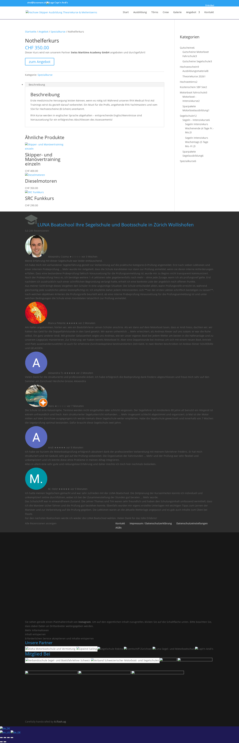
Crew (166, 12)
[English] (5, 732)
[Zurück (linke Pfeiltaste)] (1, 741)
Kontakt (209, 12)
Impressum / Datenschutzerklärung (151, 523)
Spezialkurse (58, 31)
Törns (154, 12)
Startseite (30, 31)
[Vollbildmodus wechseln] (4, 737)
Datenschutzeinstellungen (192, 523)
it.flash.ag (60, 721)
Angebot (191, 12)
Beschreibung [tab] (37, 84)
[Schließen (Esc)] (11, 737)
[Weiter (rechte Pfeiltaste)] (4, 741)
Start (126, 12)
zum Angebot (39, 61)
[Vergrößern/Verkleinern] (1, 737)
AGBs (118, 527)
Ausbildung (140, 12)
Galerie (177, 12)
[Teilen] (8, 737)
